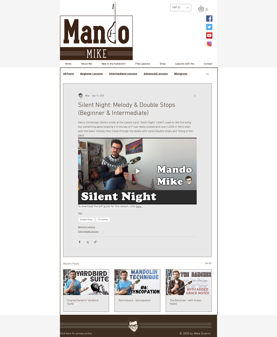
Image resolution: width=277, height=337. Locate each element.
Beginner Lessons (91, 73)
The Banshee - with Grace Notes (185, 302)
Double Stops (86, 219)
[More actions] (195, 96)
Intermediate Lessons (123, 73)
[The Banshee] (188, 282)
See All (208, 263)
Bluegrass (180, 73)
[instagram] (209, 44)
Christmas (103, 219)
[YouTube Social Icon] (209, 35)
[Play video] (137, 171)
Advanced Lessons (156, 73)
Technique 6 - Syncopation (134, 300)
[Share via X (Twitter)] (87, 241)
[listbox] (180, 7)
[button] (204, 8)
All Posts (68, 73)
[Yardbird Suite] (86, 282)
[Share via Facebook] (79, 241)
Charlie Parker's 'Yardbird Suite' (82, 302)
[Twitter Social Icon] (209, 27)
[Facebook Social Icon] (209, 18)
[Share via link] (95, 241)
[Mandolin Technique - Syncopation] (137, 282)
